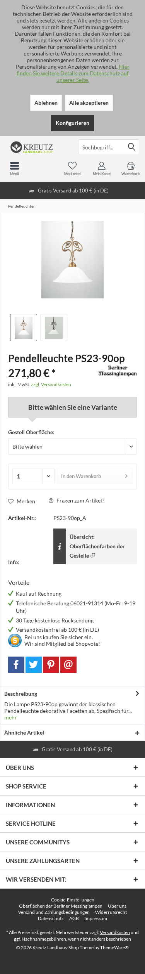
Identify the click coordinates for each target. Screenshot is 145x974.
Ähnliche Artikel (24, 732)
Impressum (95, 918)
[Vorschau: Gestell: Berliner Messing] (23, 327)
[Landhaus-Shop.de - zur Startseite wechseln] (36, 147)
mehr (10, 717)
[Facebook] (16, 665)
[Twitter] (34, 665)
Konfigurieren (72, 123)
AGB (74, 918)
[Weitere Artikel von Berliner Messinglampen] (117, 371)
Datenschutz (51, 918)
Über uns (117, 906)
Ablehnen (46, 102)
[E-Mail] (68, 665)
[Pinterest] (51, 665)
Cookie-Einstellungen (72, 900)
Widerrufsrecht (111, 912)
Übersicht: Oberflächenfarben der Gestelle (97, 546)
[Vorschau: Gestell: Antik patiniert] (53, 327)
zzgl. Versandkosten (51, 384)
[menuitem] (130, 168)
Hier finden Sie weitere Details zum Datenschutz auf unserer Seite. (73, 73)
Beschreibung (20, 693)
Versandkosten (115, 932)
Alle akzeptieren (89, 102)
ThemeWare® (114, 947)
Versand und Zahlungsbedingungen (54, 912)
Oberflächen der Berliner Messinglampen (60, 906)
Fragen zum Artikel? (79, 500)
